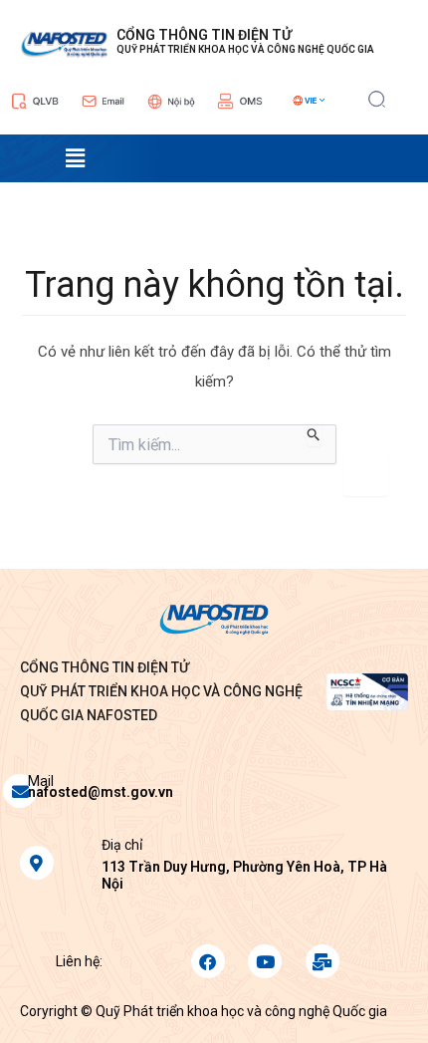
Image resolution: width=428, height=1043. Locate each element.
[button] (376, 97)
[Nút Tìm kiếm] (314, 435)
